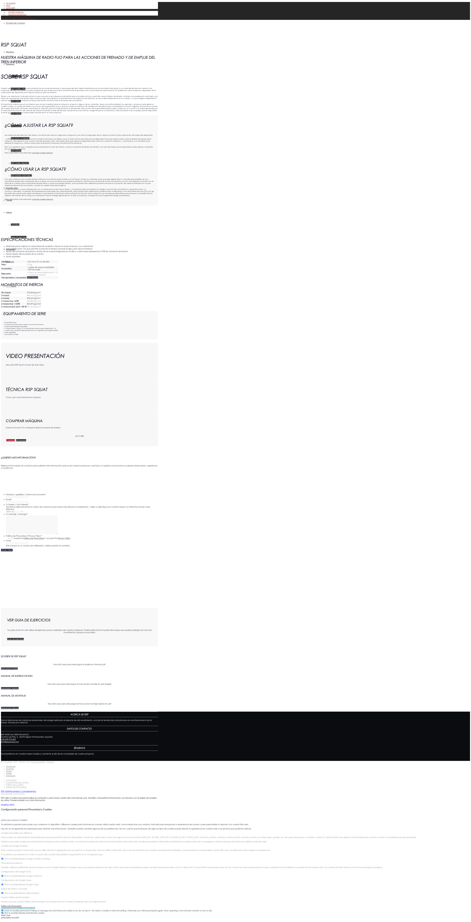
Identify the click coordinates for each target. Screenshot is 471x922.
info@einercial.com (27, 19)
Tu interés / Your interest (17, 504)
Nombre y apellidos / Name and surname (26, 494)
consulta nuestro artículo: (42, 199)
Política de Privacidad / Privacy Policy (24, 536)
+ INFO (11, 804)
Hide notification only (25, 908)
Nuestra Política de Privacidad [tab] (15, 897)
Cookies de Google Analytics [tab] (14, 846)
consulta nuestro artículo (42, 153)
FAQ (8, 5)
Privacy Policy (64, 538)
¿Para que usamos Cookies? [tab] (14, 820)
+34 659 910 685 (8, 19)
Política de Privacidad (34, 538)
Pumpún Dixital (38, 762)
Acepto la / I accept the (42, 538)
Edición (50, 762)
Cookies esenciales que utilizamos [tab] (16, 833)
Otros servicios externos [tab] (11, 863)
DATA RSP (10, 8)
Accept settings (8, 908)
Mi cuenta (10, 3)
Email (9, 499)
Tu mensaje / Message (17, 514)
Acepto (4, 804)
